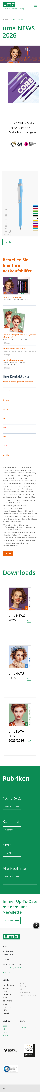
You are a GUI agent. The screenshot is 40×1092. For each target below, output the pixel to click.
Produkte (12, 19)
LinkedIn (5, 1035)
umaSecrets (6, 991)
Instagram (5, 1029)
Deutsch (23, 1028)
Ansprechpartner (7, 1001)
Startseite (5, 19)
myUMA (5, 1010)
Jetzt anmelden (9, 920)
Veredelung (6, 988)
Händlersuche (7, 1007)
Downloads (6, 1013)
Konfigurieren (8, 242)
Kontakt (5, 1004)
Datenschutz (23, 986)
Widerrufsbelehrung (26, 992)
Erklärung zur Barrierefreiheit (28, 995)
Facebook (5, 1026)
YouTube (5, 1032)
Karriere (5, 997)
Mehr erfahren (9, 806)
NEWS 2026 (20, 19)
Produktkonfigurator (9, 985)
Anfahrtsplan (6, 972)
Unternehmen (7, 994)
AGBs (21, 989)
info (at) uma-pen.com (15, 967)
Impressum (23, 983)
